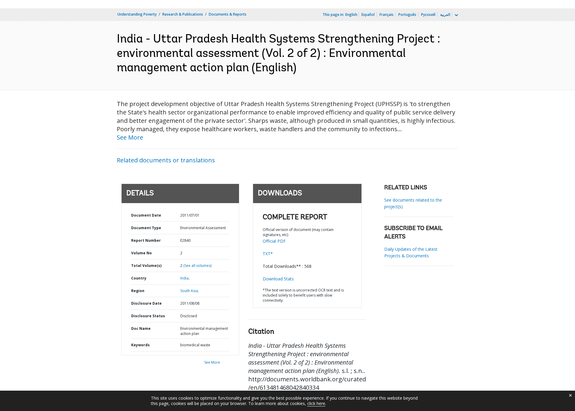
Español (368, 14)
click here (316, 403)
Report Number (146, 240)
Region (137, 290)
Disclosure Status (148, 315)
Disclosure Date (146, 303)
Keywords (140, 344)
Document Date (146, 215)
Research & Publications (182, 14)
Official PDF (274, 241)
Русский (428, 14)
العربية (445, 14)
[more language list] (455, 15)
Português (407, 14)
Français (386, 14)
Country (138, 278)
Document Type (146, 227)
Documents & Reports (227, 14)
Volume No (141, 253)
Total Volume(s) (146, 265)
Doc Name (141, 328)
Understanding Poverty (137, 14)
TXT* (268, 253)
